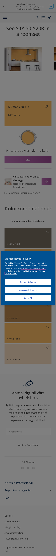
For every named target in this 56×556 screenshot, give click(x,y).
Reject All (28, 298)
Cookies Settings (28, 282)
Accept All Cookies (28, 290)
